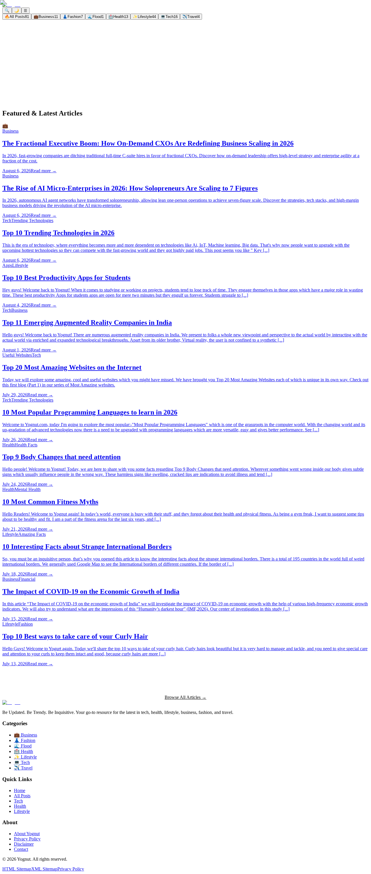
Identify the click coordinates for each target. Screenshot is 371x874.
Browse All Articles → (185, 697)
